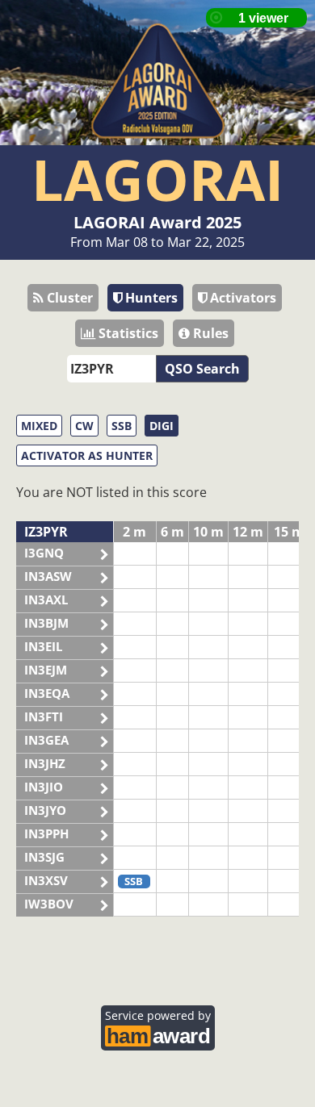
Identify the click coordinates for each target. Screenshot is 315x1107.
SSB (121, 425)
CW (84, 425)
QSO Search (202, 369)
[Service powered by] (158, 1034)
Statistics (126, 333)
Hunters (150, 298)
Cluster (68, 298)
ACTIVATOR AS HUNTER (87, 455)
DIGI (161, 425)
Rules (209, 333)
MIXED (39, 425)
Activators (241, 298)
